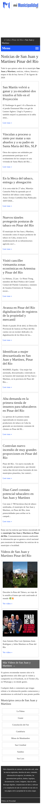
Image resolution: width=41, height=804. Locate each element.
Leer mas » (7, 123)
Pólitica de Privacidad (8, 801)
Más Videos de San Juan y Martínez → (17, 664)
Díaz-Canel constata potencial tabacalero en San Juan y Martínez (18, 493)
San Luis (20, 758)
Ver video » (7, 603)
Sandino (20, 752)
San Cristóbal (20, 745)
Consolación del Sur (20, 725)
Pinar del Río (17, 40)
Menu (6, 48)
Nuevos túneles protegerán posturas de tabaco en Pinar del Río (18, 221)
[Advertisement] (20, 24)
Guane (20, 718)
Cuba (8, 40)
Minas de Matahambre (20, 738)
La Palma (20, 711)
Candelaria (20, 731)
